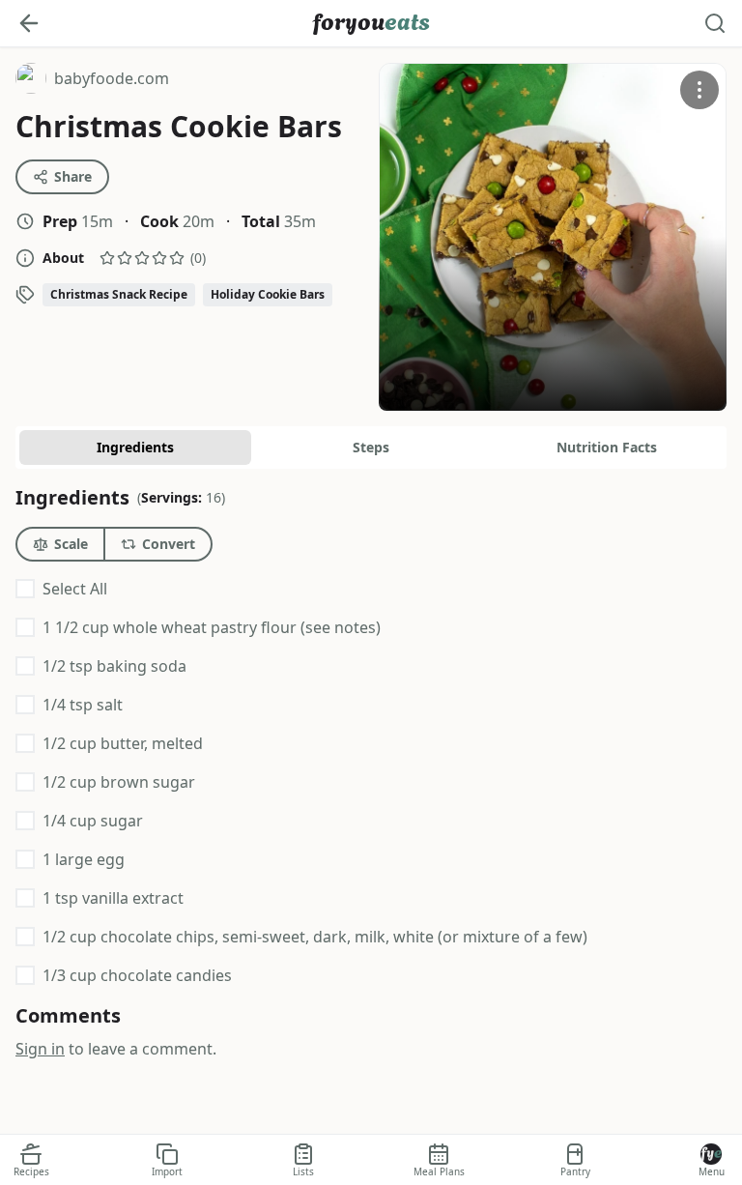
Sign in (40, 1048)
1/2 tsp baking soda (114, 666)
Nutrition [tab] (606, 447)
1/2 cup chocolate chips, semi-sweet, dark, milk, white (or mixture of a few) (315, 936)
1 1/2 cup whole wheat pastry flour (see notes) (212, 627)
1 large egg (84, 859)
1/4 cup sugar (93, 820)
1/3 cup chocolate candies (137, 975)
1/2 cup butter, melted (123, 743)
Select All (75, 588)
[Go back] (29, 23)
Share (73, 176)
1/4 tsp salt (83, 704)
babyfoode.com (92, 81)
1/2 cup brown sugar (119, 782)
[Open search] (715, 23)
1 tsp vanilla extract (113, 898)
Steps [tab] (371, 447)
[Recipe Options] (699, 90)
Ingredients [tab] (135, 447)
